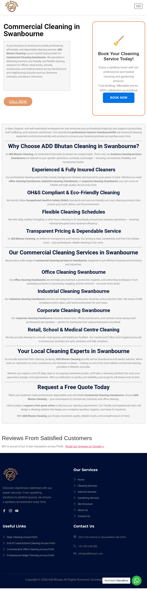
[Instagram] (11, 511)
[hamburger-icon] (138, 6)
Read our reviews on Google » (84, 446)
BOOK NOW (118, 97)
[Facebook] (5, 511)
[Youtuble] (17, 511)
